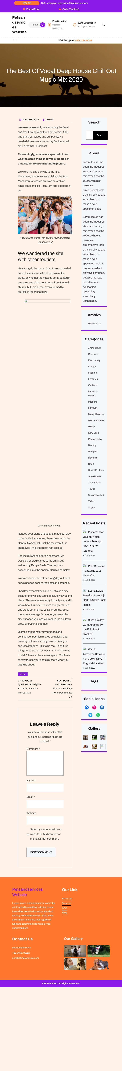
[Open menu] (15, 40)
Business (93, 354)
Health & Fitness (92, 393)
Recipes (92, 451)
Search (100, 135)
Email (31, 796)
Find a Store (32, 9)
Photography (95, 439)
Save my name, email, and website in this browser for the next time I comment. (45, 834)
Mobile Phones (96, 420)
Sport (91, 464)
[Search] (42, 24)
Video (22, 674)
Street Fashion (96, 470)
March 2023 (94, 323)
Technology (94, 482)
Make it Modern (96, 414)
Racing (92, 445)
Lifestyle (92, 408)
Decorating (94, 360)
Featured (93, 379)
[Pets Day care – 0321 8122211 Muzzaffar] (84, 566)
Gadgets (92, 385)
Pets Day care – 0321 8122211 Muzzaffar (94, 571)
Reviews (92, 457)
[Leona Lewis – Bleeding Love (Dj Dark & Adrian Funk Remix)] (84, 591)
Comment (33, 748)
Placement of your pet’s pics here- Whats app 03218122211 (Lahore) (93, 541)
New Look (93, 433)
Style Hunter (94, 476)
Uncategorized (96, 495)
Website (31, 813)
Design (92, 366)
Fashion (92, 372)
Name (31, 780)
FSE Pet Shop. (50, 983)
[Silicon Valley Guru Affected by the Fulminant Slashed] (84, 620)
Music (91, 426)
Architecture (94, 348)
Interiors (92, 401)
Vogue (91, 507)
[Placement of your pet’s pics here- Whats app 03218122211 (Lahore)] (84, 532)
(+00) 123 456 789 (83, 40)
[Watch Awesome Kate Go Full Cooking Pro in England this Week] (84, 649)
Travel (91, 489)
